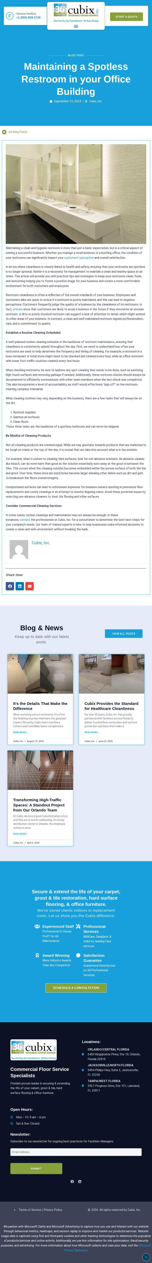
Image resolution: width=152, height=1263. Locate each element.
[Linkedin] (80, 1181)
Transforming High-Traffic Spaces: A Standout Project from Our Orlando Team (39, 805)
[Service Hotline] (10, 15)
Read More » (20, 732)
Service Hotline (26, 13)
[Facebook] (72, 1181)
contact (25, 520)
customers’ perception (79, 257)
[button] (76, 26)
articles (18, 309)
